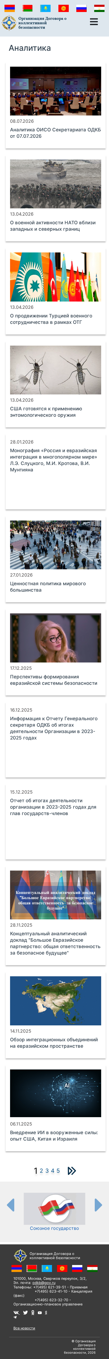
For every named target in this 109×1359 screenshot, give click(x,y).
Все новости (24, 1328)
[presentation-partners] (10, 1205)
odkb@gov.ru (43, 1283)
